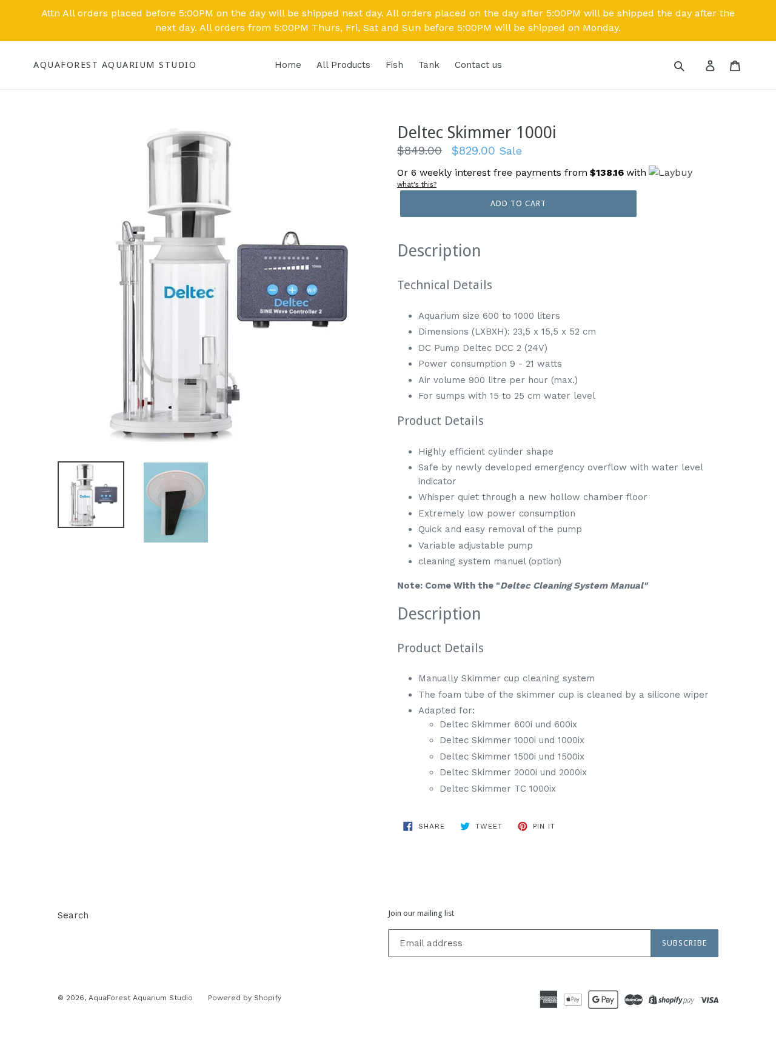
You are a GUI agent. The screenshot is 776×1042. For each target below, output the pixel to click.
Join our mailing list (421, 913)
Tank (429, 64)
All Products (343, 64)
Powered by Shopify (244, 998)
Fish (394, 64)
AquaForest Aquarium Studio (114, 64)
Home (288, 64)
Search (73, 915)
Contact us (478, 64)
